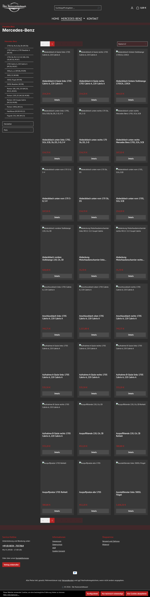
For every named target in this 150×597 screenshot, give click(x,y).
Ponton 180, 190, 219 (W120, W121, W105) (17, 90)
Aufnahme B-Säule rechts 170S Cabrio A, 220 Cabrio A (56, 434)
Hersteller (8, 124)
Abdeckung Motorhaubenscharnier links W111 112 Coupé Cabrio (92, 258)
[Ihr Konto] (132, 7)
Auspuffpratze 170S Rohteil (54, 492)
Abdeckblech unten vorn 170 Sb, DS (94, 199)
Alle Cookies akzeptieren (137, 593)
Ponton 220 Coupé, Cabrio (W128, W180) (16, 101)
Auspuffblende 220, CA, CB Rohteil (128, 434)
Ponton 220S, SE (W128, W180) (18, 95)
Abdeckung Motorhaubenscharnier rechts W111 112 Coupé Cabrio (129, 258)
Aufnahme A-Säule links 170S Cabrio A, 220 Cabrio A (55, 376)
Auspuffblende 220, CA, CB (91, 433)
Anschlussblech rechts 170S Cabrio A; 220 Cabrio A (129, 317)
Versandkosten (68, 580)
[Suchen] (98, 7)
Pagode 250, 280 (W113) (16, 116)
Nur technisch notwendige (112, 593)
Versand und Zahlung (111, 541)
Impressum (56, 541)
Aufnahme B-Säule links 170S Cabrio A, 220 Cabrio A (129, 376)
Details (57, 100)
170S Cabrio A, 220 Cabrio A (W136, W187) (17, 65)
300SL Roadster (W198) (15, 84)
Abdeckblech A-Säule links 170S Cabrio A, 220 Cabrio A (56, 82)
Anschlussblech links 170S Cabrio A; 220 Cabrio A (54, 317)
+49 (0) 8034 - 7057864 (13, 545)
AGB (54, 548)
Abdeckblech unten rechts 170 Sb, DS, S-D (93, 141)
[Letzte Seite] (80, 43)
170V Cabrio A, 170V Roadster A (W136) (18, 51)
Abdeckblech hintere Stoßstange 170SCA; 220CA (131, 82)
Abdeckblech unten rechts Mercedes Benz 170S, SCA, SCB (130, 141)
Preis (6, 130)
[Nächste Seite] (75, 43)
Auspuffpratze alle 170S (90, 492)
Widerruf (105, 544)
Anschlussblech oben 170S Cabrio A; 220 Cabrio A (91, 317)
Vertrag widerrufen (11, 564)
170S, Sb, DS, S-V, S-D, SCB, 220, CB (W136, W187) (18, 58)
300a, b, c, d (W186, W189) (16, 71)
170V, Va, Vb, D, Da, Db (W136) (17, 46)
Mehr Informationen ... (11, 595)
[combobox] (75, 7)
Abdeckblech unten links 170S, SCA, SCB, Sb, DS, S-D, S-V (56, 141)
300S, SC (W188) (13, 75)
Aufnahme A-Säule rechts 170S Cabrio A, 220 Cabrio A (93, 376)
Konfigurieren (92, 593)
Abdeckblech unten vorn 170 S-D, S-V (56, 199)
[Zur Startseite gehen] (14, 7)
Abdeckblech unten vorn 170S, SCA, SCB (130, 199)
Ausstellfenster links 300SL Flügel (128, 493)
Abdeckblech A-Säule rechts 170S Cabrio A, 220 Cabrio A (92, 82)
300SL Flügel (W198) (14, 80)
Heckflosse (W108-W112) (16, 111)
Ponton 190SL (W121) (15, 107)
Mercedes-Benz (11, 41)
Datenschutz (57, 544)
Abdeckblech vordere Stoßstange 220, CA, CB (53, 258)
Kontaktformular (22, 558)
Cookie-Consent (58, 551)
